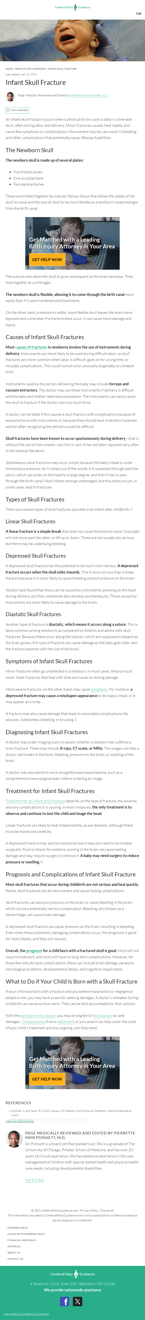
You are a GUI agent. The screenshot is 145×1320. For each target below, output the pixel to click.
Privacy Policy (89, 1210)
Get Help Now (47, 259)
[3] (41, 861)
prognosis (34, 950)
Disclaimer (107, 1210)
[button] (7, 7)
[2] (76, 719)
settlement (66, 1021)
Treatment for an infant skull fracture (35, 801)
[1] (131, 508)
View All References (20, 1120)
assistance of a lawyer (38, 1015)
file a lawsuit (103, 1015)
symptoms (99, 689)
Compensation (33, 1021)
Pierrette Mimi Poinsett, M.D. (89, 95)
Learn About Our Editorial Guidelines (26, 1314)
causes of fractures (31, 347)
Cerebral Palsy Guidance (72, 7)
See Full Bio (34, 1180)
